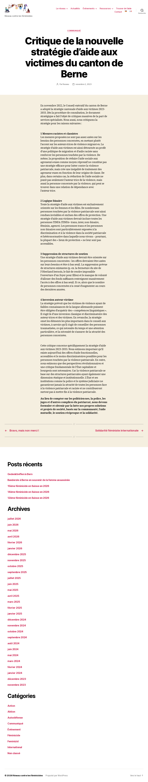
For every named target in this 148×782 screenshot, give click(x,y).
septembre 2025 (17, 572)
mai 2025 (13, 589)
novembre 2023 (17, 684)
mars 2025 (14, 601)
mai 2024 (13, 655)
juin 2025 (13, 584)
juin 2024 (13, 649)
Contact (118, 12)
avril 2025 (13, 595)
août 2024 (13, 643)
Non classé (14, 753)
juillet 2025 (14, 578)
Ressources (105, 8)
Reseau (66, 84)
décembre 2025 (17, 554)
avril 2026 (13, 536)
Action (11, 705)
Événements (88, 8)
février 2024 (15, 667)
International (15, 747)
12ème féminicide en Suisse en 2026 (28, 497)
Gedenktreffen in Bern (20, 474)
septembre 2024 (17, 637)
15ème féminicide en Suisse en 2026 (28, 486)
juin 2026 (13, 524)
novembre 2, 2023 (84, 84)
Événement (14, 729)
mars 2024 (14, 661)
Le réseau (60, 8)
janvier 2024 (15, 673)
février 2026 (15, 542)
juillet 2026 (14, 518)
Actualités (75, 8)
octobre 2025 (15, 566)
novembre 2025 (17, 560)
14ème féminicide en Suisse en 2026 (28, 491)
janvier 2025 (15, 613)
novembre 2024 (17, 625)
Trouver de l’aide (123, 8)
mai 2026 (13, 530)
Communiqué (74, 31)
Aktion (11, 711)
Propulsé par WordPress (56, 775)
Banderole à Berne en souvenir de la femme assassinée (39, 480)
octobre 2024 (15, 631)
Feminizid (13, 741)
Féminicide (14, 735)
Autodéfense (15, 717)
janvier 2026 (15, 548)
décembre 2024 (17, 619)
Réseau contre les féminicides (28, 775)
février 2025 (15, 607)
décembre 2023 (17, 679)
